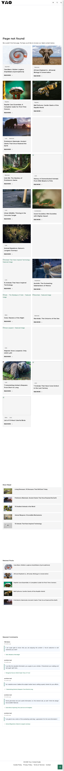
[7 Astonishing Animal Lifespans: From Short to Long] (17, 370)
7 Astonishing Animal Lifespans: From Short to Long (19, 689)
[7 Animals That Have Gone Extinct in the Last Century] (46, 371)
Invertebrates (37, 211)
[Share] (60, 767)
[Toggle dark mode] (61, 2)
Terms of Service (39, 765)
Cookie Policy (17, 765)
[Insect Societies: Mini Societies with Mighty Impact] (46, 199)
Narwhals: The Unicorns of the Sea (46, 318)
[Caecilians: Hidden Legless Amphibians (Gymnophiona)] (17, 55)
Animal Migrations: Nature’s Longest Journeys (18, 724)
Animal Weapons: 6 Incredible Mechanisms (28, 515)
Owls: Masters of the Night (14, 318)
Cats (6, 348)
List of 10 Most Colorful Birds (15, 420)
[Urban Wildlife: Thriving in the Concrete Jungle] (17, 198)
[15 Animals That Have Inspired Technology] (17, 268)
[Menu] (53, 2)
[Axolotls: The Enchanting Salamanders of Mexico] (46, 268)
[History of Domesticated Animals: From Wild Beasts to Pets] (46, 163)
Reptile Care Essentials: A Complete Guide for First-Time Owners (15, 107)
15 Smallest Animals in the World (25, 506)
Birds (6, 315)
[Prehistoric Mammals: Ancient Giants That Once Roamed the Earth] (17, 126)
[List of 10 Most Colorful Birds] (17, 405)
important (7, 66)
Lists (6, 138)
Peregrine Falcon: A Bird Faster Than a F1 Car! (18, 673)
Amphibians (37, 280)
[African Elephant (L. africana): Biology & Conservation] (46, 55)
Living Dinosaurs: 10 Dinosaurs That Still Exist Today (31, 489)
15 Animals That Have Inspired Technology (28, 524)
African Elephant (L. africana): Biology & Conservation (31, 574)
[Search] (57, 2)
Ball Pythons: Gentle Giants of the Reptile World (29, 591)
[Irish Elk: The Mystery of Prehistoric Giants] (17, 163)
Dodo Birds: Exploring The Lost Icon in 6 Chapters (19, 707)
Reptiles (7, 101)
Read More (7, 75)
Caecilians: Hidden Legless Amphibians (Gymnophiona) (32, 565)
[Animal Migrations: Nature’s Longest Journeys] (17, 233)
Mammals (36, 67)
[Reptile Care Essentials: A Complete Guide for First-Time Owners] (17, 90)
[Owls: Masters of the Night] (17, 303)
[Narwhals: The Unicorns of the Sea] (46, 303)
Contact (48, 765)
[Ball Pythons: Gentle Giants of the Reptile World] (46, 90)
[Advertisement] (32, 22)
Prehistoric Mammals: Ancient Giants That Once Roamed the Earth (15, 143)
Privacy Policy (27, 765)
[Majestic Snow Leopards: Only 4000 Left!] (17, 336)
